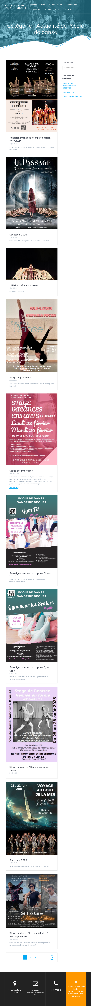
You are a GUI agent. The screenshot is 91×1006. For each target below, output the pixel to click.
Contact (67, 9)
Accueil (33, 4)
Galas (42, 4)
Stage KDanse (55, 4)
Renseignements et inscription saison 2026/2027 (70, 85)
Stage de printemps (20, 377)
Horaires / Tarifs (52, 9)
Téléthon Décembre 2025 (23, 285)
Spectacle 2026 (18, 234)
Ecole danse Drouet (15, 6)
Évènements (35, 9)
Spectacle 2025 (18, 860)
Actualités (72, 4)
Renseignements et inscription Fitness (30, 573)
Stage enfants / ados (21, 470)
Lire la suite (13, 488)
